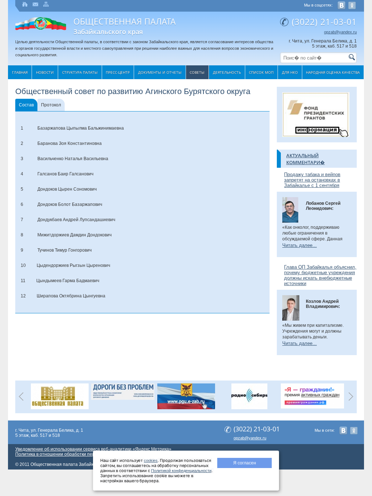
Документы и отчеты (160, 72)
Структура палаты (80, 72)
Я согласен (244, 462)
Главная (20, 72)
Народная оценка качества (333, 72)
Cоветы (197, 72)
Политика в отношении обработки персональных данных (74, 454)
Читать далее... (299, 245)
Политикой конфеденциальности (181, 470)
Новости (45, 72)
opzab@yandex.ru (340, 32)
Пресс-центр (118, 72)
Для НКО (290, 72)
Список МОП (261, 72)
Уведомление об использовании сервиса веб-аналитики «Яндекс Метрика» (93, 449)
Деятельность (227, 72)
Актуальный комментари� (305, 159)
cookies (151, 460)
